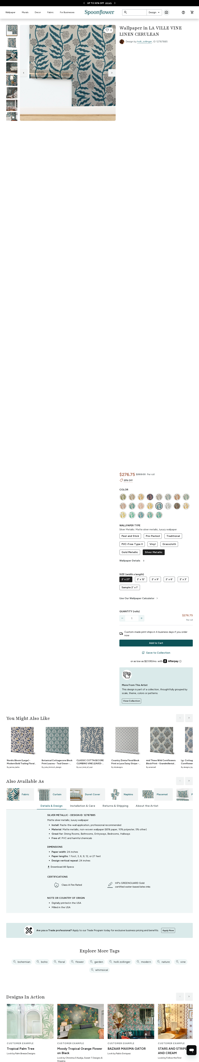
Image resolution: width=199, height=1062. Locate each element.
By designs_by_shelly (189, 767)
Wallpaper (10, 12)
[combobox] (154, 12)
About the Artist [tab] (147, 806)
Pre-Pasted (153, 536)
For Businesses (67, 12)
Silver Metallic (153, 552)
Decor (38, 12)
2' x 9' (155, 579)
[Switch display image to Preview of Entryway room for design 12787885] (11, 92)
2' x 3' (183, 579)
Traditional (173, 536)
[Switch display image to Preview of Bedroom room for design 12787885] (11, 117)
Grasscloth (169, 544)
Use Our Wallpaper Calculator (139, 598)
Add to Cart (156, 642)
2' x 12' (141, 579)
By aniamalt (151, 767)
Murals (25, 12)
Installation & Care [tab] (82, 806)
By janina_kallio (13, 767)
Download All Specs (60, 867)
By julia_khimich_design (51, 767)
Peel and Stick (130, 536)
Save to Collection (156, 653)
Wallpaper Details (132, 561)
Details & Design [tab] (51, 806)
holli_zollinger (144, 41)
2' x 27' (126, 579)
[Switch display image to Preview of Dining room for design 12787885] (11, 105)
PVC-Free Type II (132, 544)
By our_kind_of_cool (84, 767)
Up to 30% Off (95, 3)
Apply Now (168, 930)
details (108, 3)
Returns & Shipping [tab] (115, 806)
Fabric (50, 12)
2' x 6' (169, 579)
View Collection (131, 701)
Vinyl (153, 544)
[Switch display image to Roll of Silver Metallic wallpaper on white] (11, 43)
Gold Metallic (130, 552)
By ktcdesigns (117, 767)
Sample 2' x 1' (130, 587)
